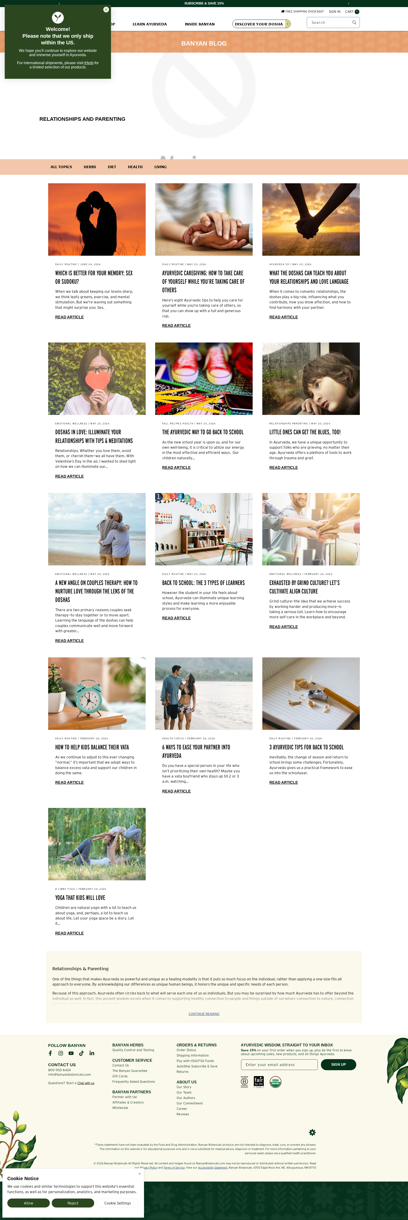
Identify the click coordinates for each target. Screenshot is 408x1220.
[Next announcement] (349, 3)
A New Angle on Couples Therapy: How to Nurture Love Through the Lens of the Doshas (96, 591)
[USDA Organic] (275, 1082)
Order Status (186, 1050)
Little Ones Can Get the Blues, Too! (305, 432)
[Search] (354, 22)
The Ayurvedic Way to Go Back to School (203, 432)
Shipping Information (193, 1055)
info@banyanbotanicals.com (69, 1074)
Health (135, 166)
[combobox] (333, 22)
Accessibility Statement (212, 1167)
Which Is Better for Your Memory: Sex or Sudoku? (93, 277)
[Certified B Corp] (244, 1082)
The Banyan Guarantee (129, 1071)
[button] (352, 12)
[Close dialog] (106, 10)
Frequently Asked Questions (133, 1081)
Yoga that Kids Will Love (80, 897)
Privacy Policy (148, 1167)
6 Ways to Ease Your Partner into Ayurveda (196, 751)
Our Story (184, 1087)
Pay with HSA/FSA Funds (195, 1061)
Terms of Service (174, 1167)
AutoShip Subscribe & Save (197, 1066)
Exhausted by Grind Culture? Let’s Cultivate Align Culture (304, 587)
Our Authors (186, 1098)
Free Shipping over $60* (304, 11)
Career (182, 1109)
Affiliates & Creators (128, 1102)
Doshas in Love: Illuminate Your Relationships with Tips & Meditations (94, 436)
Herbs (90, 166)
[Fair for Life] (259, 1082)
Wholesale (120, 1108)
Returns (183, 1072)
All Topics (61, 166)
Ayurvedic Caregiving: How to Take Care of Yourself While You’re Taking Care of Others (203, 281)
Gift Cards (120, 1076)
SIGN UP (338, 1064)
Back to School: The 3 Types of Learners (203, 582)
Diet (112, 166)
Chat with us (85, 1083)
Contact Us (120, 1065)
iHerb (89, 63)
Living (160, 166)
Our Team (184, 1092)
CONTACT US (62, 1064)
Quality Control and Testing (133, 1050)
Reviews (183, 1114)
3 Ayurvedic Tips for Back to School (306, 747)
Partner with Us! (124, 1097)
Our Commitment (190, 1103)
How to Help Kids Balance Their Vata (92, 747)
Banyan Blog (204, 43)
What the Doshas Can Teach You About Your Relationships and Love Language (308, 277)
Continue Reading (204, 1014)
